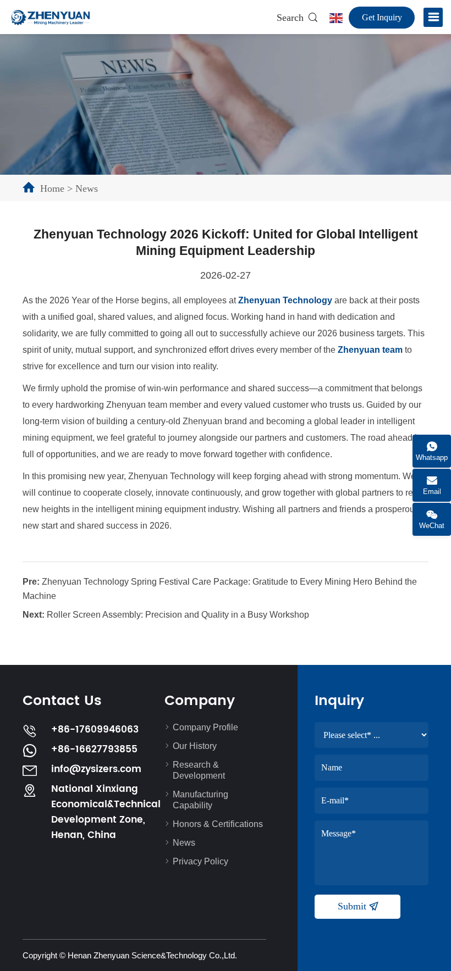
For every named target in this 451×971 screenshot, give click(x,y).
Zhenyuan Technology (285, 300)
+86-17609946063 (95, 729)
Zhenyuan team (370, 349)
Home (52, 188)
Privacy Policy (200, 861)
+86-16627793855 (94, 749)
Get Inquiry (382, 17)
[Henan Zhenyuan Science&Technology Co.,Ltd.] (50, 17)
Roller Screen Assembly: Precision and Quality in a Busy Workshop (178, 614)
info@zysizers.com (96, 769)
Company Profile (205, 727)
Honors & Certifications (218, 824)
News (86, 188)
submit (353, 906)
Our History (195, 746)
